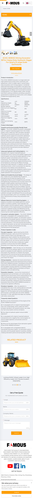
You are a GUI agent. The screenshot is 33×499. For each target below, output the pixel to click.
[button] (12, 384)
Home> (5, 8)
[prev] (2, 34)
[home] (13, 3)
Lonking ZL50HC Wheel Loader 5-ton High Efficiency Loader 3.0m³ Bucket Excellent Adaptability (16, 379)
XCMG (8, 8)
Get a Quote (15, 68)
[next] (31, 34)
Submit (16, 433)
